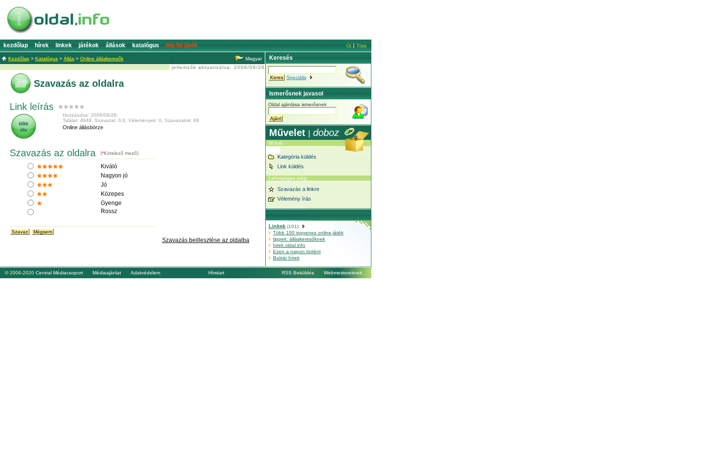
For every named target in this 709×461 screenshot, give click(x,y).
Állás (69, 58)
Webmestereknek (343, 272)
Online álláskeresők (101, 58)
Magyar (253, 58)
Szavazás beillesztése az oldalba (205, 240)
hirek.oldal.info (289, 245)
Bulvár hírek (286, 257)
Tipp (361, 45)
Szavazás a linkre (298, 189)
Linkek (63, 45)
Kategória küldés (296, 157)
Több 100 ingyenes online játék (308, 232)
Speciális (296, 77)
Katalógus (145, 45)
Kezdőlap (15, 45)
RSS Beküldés (298, 272)
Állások (115, 45)
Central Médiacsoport (59, 272)
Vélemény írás (294, 199)
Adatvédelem (145, 272)
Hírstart (216, 272)
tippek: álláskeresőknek (299, 239)
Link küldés (290, 166)
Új (348, 45)
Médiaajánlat (107, 272)
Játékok (89, 45)
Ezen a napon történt (297, 251)
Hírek (42, 45)
